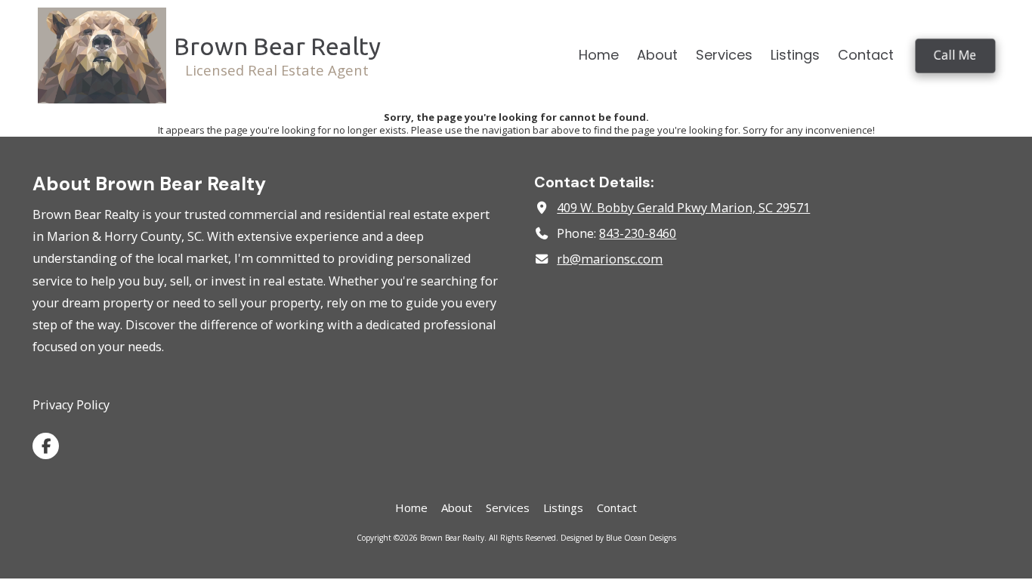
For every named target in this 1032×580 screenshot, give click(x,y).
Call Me (955, 54)
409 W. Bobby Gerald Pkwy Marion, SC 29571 (683, 207)
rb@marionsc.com (610, 259)
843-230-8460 (637, 233)
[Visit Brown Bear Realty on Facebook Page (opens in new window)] (45, 446)
